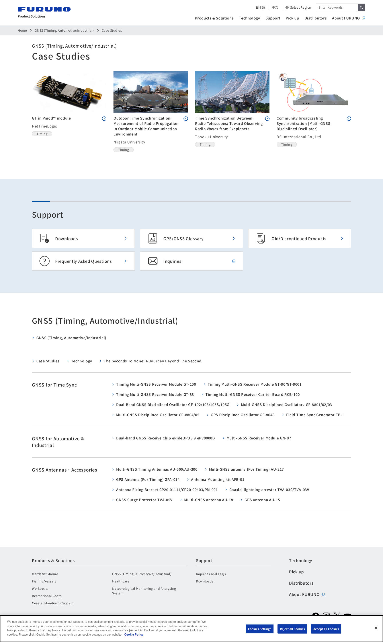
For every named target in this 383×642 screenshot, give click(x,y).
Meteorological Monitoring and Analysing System (144, 590)
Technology (249, 18)
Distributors (316, 18)
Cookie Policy (133, 634)
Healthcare (120, 581)
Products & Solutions (214, 18)
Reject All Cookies (292, 629)
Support (273, 18)
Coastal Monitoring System (53, 603)
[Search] (361, 7)
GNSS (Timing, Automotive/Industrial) (64, 30)
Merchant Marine (45, 574)
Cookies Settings (259, 629)
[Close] (376, 628)
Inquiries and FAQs (211, 574)
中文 (275, 7)
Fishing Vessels (44, 581)
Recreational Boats (46, 596)
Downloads (204, 581)
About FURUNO (346, 18)
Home (22, 30)
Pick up (292, 18)
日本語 (261, 7)
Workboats (40, 588)
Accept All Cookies (326, 629)
